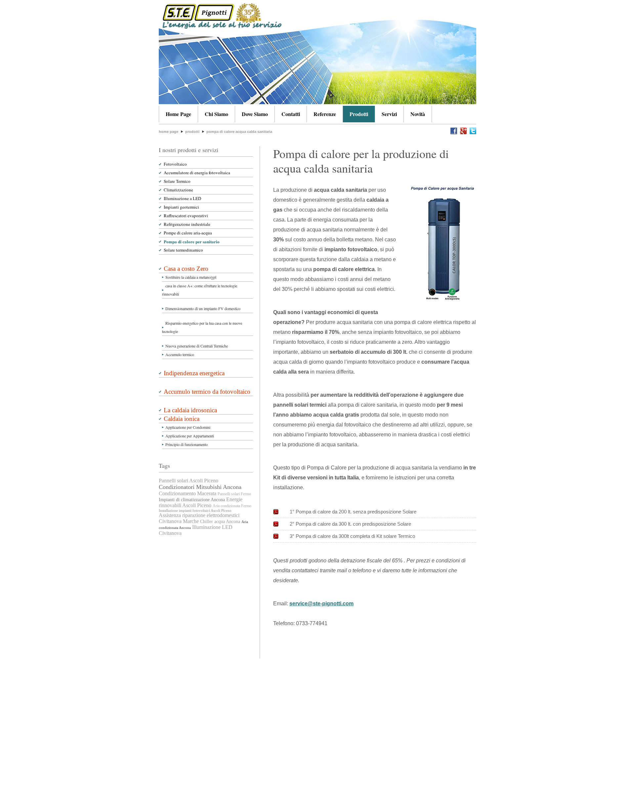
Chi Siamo (216, 114)
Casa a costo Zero (186, 268)
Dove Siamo (255, 114)
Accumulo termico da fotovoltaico (207, 391)
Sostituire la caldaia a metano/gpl (190, 277)
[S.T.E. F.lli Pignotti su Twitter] (472, 132)
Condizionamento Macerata (187, 493)
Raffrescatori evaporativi (186, 216)
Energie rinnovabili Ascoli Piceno (200, 502)
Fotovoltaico (175, 164)
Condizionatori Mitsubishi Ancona (200, 487)
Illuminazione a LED (182, 198)
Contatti (290, 114)
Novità (417, 114)
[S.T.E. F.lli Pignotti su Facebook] (453, 132)
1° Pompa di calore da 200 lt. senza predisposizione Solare (353, 511)
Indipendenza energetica (194, 373)
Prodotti (359, 114)
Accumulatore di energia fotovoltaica (197, 173)
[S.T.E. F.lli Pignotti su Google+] (462, 132)
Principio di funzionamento (186, 444)
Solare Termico (177, 181)
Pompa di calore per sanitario (192, 241)
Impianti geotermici (181, 207)
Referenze (325, 114)
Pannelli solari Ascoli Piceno (188, 480)
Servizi (389, 114)
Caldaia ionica (181, 418)
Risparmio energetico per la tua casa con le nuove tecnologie (202, 327)
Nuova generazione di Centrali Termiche (196, 345)
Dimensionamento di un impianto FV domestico (202, 308)
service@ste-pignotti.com (321, 603)
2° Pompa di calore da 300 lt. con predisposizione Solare (350, 524)
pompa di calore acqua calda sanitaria (239, 132)
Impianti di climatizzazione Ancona (192, 499)
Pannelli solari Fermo (234, 494)
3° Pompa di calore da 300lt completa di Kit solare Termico (352, 536)
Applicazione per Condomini (187, 427)
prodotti (192, 132)
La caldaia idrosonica (190, 410)
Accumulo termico (179, 354)
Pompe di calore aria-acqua (188, 233)
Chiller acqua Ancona (220, 521)
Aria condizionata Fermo (232, 506)
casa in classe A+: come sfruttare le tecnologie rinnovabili (199, 290)
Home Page (178, 114)
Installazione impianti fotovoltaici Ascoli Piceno (195, 510)
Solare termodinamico (183, 250)
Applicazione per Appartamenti (189, 435)
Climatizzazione (178, 190)
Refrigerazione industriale (187, 224)
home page (168, 132)
